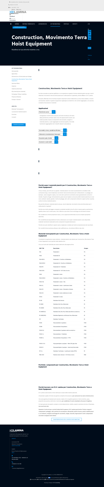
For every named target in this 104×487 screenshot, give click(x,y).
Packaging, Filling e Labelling (19, 94)
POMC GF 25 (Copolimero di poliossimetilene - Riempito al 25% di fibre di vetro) (66, 342)
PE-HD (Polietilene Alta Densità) (51, 300)
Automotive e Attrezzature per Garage (21, 77)
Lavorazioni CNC (42, 24)
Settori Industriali (55, 24)
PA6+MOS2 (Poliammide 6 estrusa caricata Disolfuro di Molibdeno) (64, 258)
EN (89, 24)
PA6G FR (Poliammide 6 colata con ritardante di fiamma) (60, 288)
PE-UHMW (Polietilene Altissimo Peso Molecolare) (58, 307)
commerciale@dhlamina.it (18, 468)
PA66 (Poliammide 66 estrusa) (50, 255)
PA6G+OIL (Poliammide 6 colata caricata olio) (56, 281)
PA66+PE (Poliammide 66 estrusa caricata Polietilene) (59, 266)
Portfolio (66, 24)
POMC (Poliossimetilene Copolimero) (53, 322)
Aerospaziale (15, 71)
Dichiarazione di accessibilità (52, 479)
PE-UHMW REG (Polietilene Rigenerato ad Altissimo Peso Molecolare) (65, 314)
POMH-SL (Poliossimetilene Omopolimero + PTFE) (57, 337)
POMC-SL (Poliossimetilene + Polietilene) (54, 333)
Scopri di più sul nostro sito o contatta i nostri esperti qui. (66, 419)
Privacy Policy (34, 479)
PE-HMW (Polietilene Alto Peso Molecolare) (55, 303)
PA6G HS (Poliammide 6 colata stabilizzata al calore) (58, 292)
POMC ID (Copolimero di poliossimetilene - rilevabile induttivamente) (65, 346)
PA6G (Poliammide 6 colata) (49, 273)
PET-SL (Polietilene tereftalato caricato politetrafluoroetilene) (62, 350)
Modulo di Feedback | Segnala (67, 479)
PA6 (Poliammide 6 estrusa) (49, 251)
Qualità (13, 449)
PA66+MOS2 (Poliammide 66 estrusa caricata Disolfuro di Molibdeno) (65, 262)
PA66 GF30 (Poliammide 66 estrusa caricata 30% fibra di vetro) (62, 270)
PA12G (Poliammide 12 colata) (50, 296)
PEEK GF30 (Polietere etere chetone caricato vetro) (58, 354)
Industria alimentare (17, 89)
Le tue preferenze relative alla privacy (59, 478)
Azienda (17, 24)
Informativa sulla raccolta (41, 478)
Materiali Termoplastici (28, 24)
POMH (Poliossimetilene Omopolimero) (54, 326)
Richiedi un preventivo (19, 124)
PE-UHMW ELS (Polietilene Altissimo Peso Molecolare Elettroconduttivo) (66, 311)
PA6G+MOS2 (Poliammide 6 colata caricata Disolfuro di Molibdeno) (64, 277)
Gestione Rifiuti (16, 83)
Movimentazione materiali (18, 92)
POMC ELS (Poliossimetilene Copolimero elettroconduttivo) (61, 329)
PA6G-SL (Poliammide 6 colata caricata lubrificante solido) (61, 285)
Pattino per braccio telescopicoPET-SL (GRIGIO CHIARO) (47, 371)
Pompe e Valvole (16, 100)
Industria (14, 86)
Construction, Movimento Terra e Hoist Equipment (22, 80)
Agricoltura (14, 74)
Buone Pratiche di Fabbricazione (19, 451)
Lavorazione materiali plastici (19, 112)
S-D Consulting (56, 483)
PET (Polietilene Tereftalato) (49, 318)
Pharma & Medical (16, 97)
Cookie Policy (41, 479)
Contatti (74, 24)
